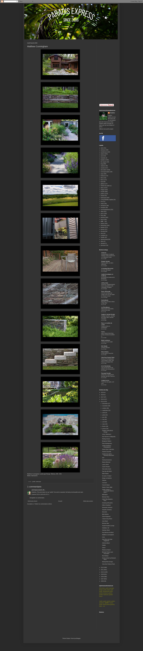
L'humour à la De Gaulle (107, 341)
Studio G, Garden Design (108, 314)
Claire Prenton (106, 466)
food (102, 181)
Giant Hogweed (106, 516)
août (103, 412)
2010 (102, 572)
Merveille (104, 512)
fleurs (102, 179)
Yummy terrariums (107, 460)
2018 (102, 394)
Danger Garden (105, 261)
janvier (104, 428)
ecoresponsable (105, 171)
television (103, 245)
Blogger (78, 638)
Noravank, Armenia (107, 507)
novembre (105, 406)
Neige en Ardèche (107, 478)
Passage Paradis (106, 373)
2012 (102, 567)
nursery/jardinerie (105, 209)
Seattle (102, 237)
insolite (102, 191)
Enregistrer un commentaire (37, 498)
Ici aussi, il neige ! (106, 476)
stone (102, 241)
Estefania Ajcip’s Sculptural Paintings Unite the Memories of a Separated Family (108, 256)
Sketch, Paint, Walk (107, 487)
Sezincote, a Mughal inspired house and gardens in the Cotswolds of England (108, 286)
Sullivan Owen (106, 530)
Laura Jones (105, 464)
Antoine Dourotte (106, 451)
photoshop (103, 225)
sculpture (103, 235)
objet (102, 211)
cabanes (103, 166)
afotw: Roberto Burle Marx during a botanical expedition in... (108, 335)
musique (103, 207)
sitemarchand (104, 239)
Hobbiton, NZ (105, 528)
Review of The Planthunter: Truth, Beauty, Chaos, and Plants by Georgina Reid (107, 360)
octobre (104, 408)
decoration (103, 170)
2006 (102, 581)
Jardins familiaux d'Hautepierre (106, 446)
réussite (103, 231)
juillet (103, 415)
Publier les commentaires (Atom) (43, 504)
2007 (102, 579)
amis (102, 148)
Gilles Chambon (106, 505)
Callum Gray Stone (107, 518)
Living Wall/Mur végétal (107, 199)
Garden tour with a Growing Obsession (108, 454)
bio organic (104, 162)
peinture (103, 217)
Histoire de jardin (105, 185)
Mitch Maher (105, 473)
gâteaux (103, 183)
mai (103, 419)
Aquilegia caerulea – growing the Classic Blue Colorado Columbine (108, 317)
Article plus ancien (88, 501)
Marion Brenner (106, 462)
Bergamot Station (106, 441)
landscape (38, 481)
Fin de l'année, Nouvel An (107, 353)
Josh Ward (105, 521)
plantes (103, 227)
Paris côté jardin (105, 291)
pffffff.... (102, 221)
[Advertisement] (107, 71)
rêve (102, 233)
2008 (102, 576)
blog (102, 164)
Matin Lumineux (105, 340)
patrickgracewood (37, 490)
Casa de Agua (106, 485)
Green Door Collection (108, 449)
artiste (102, 154)
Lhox (103, 537)
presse (102, 229)
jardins (34, 481)
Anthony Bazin (106, 543)
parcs (102, 213)
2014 (102, 399)
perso (102, 219)
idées (102, 187)
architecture (104, 152)
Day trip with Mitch (107, 471)
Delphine (112, 113)
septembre (105, 410)
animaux (103, 150)
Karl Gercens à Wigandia (108, 436)
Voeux (103, 547)
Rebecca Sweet (106, 550)
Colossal (103, 252)
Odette (104, 545)
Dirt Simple (104, 346)
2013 (102, 401)
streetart (103, 243)
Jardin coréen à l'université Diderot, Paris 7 (108, 491)
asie (102, 156)
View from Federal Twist (107, 357)
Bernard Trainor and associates (107, 552)
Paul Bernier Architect (108, 532)
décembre (105, 403)
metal (102, 203)
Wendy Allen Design (107, 561)
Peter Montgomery (107, 443)
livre (102, 201)
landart (102, 195)
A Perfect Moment (105, 347)
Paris (102, 215)
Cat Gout (104, 482)
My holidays (105, 555)
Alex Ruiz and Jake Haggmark (107, 540)
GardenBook (104, 300)
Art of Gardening (105, 366)
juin (103, 417)
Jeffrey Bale (104, 283)
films (102, 178)
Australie (103, 158)
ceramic (103, 168)
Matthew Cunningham (108, 534)
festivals (103, 175)
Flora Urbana (104, 352)
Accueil (60, 501)
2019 (102, 392)
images (103, 189)
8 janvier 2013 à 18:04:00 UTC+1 (40, 494)
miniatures (103, 205)
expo (102, 174)
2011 (102, 569)
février (104, 426)
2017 (102, 397)
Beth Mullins (105, 514)
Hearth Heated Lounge (108, 525)
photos (102, 223)
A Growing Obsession (107, 268)
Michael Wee (105, 523)
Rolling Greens (106, 439)
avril (103, 422)
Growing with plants (107, 503)
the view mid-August (106, 270)
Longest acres (105, 380)
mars (103, 424)
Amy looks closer (106, 469)
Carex (103, 331)
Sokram (104, 480)
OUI (103, 457)
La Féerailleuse (105, 307)
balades (103, 160)
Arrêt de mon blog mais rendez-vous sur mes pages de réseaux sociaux (108, 294)
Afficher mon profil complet (106, 129)
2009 (102, 574)
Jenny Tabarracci (106, 434)
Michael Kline (105, 497)
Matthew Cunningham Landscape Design (38, 474)
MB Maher (105, 494)
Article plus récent (32, 501)
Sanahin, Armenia (107, 509)
